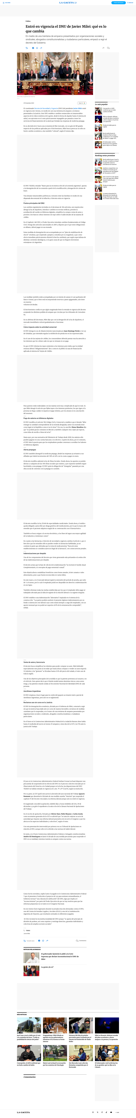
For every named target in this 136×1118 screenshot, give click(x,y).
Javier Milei (27, 933)
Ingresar (131, 2)
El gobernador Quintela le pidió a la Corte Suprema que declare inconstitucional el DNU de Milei (60, 956)
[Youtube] (111, 1112)
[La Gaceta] (68, 3)
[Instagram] (93, 1112)
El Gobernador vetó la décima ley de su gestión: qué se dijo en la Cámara (110, 143)
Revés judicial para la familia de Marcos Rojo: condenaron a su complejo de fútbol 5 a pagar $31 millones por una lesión (110, 137)
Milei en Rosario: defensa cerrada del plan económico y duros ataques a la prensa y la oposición (106, 1037)
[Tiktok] (106, 1112)
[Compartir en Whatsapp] (37, 48)
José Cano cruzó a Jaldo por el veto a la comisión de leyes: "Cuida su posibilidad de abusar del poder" (28, 1037)
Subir (117, 1112)
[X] (97, 1112)
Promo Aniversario (118, 2)
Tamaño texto (30, 941)
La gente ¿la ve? (47, 967)
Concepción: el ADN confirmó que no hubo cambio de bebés (109, 110)
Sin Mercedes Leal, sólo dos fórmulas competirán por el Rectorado (78, 1065)
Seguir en (81, 103)
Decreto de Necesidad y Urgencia (46, 108)
